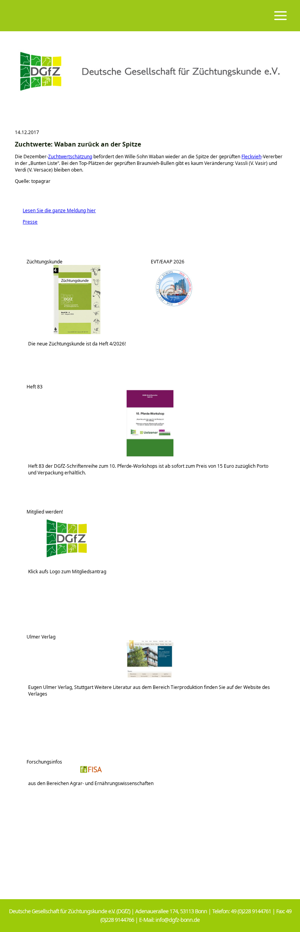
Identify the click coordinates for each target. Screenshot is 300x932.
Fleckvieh (251, 156)
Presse (26, 221)
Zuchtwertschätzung (70, 156)
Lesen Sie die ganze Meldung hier (55, 210)
